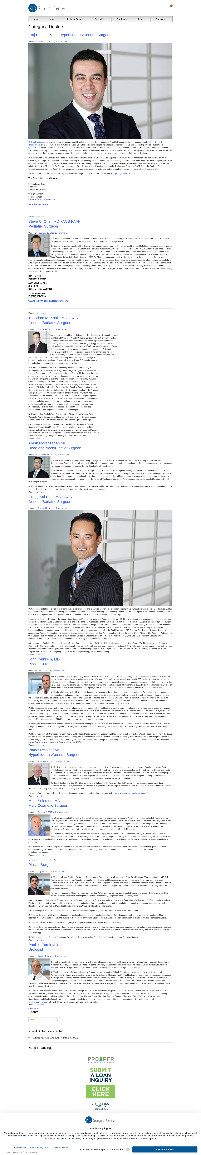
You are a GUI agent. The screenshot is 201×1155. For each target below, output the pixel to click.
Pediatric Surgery (75, 19)
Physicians (122, 19)
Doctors (40, 216)
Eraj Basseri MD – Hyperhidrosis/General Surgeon (69, 35)
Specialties (100, 19)
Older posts (33, 1008)
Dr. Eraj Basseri (35, 142)
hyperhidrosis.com (38, 204)
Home (35, 19)
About (53, 19)
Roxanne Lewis (62, 41)
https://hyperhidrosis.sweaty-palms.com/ (130, 793)
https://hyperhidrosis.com (124, 173)
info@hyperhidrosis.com (44, 200)
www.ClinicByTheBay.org (39, 1002)
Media (141, 19)
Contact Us (161, 19)
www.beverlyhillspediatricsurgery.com (48, 301)
